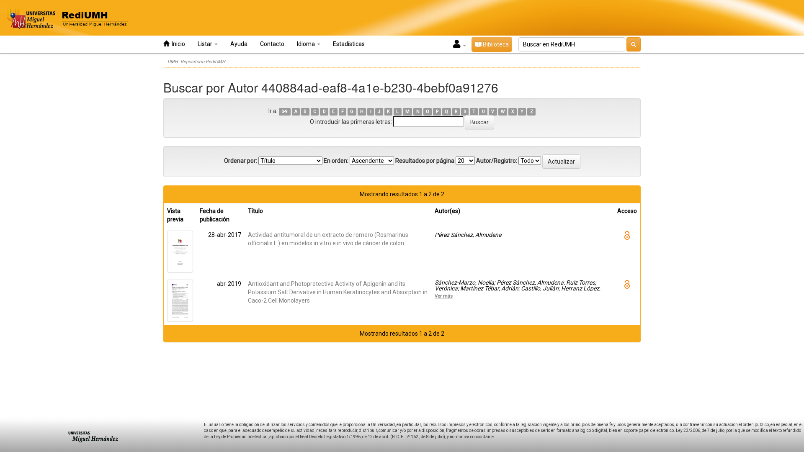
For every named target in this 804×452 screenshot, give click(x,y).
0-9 (284, 111)
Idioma (306, 44)
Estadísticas (349, 44)
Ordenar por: (240, 160)
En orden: (336, 160)
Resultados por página (424, 160)
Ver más (444, 296)
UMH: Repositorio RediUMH (196, 61)
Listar (206, 44)
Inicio (177, 44)
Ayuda (238, 44)
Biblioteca (495, 44)
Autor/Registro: (496, 160)
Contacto (272, 44)
